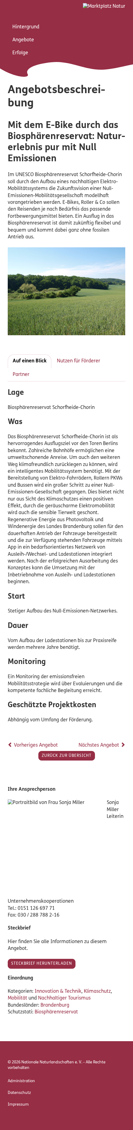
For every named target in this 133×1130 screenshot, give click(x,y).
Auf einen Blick (29, 361)
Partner (21, 374)
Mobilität (17, 998)
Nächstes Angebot (99, 745)
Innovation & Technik (58, 991)
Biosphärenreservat (56, 1012)
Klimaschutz (97, 991)
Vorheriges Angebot (35, 745)
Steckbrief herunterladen (41, 964)
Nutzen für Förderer (78, 361)
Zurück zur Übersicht (67, 756)
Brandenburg (55, 1005)
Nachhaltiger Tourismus (64, 998)
